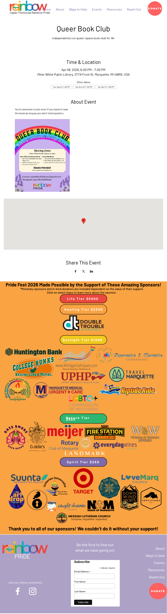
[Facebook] (18, 591)
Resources (156, 570)
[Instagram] (33, 591)
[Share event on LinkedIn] (91, 271)
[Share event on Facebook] (75, 271)
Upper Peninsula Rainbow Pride (30, 12)
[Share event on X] (83, 271)
